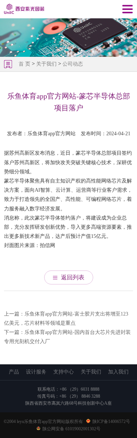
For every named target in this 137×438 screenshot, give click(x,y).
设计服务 (36, 372)
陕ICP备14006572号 (111, 421)
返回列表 (72, 277)
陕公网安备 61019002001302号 (71, 428)
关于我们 (46, 64)
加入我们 (118, 372)
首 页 (25, 64)
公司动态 (72, 64)
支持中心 (63, 372)
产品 (14, 372)
